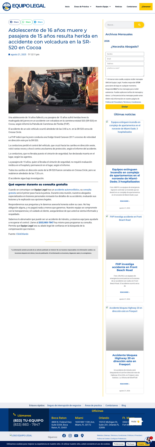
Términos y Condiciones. (132, 102)
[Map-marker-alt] (82, 435)
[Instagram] (70, 435)
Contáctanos (132, 7)
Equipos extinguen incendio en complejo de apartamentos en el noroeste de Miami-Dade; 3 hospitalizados (125, 175)
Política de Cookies (103, 439)
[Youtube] (76, 435)
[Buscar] (139, 25)
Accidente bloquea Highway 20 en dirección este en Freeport (124, 360)
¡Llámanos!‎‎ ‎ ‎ (146, 7)
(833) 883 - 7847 (28, 422)
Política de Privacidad (113, 102)
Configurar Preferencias (118, 439)
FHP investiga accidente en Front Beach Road (124, 267)
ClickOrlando (22, 234)
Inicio (67, 7)
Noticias (118, 7)
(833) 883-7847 (46, 222)
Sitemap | (107, 435)
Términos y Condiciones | (119, 435)
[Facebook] (64, 435)
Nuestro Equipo (102, 7)
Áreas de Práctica (81, 7)
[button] (14, 22)
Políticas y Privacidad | (135, 435)
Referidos (100, 435)
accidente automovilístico (67, 189)
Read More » (124, 201)
